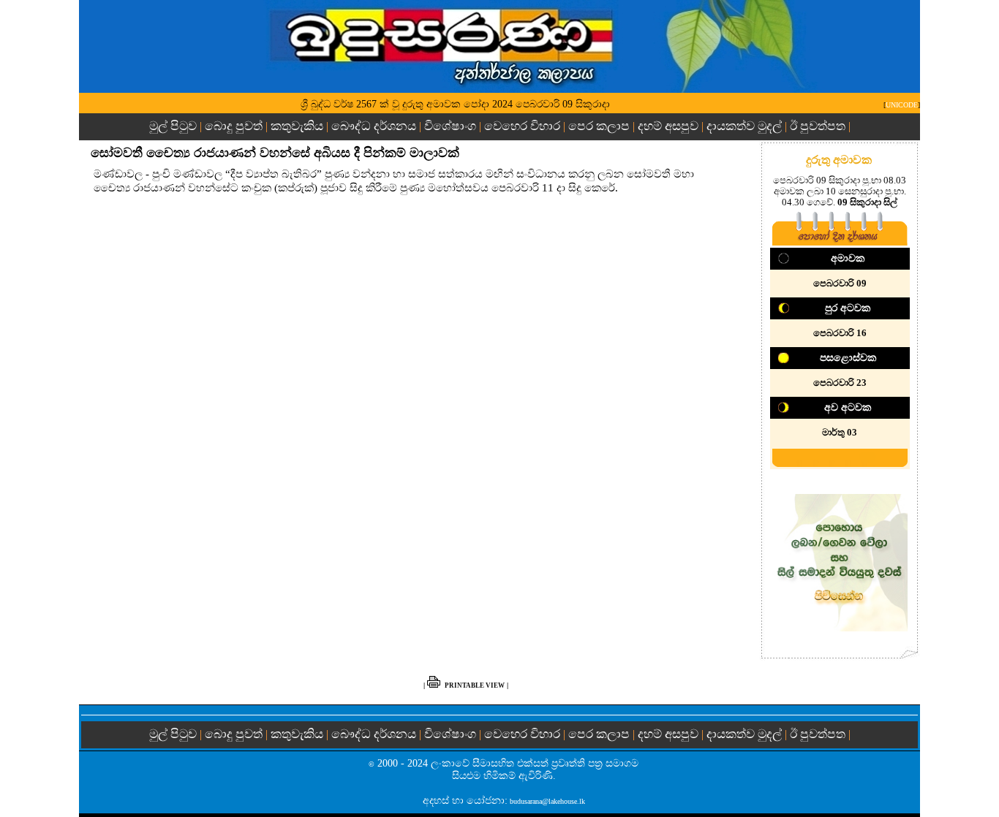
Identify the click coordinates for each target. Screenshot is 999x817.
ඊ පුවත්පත (817, 126)
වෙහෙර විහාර (522, 126)
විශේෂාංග (450, 126)
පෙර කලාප (599, 126)
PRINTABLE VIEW (475, 685)
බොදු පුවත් (234, 126)
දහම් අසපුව (668, 126)
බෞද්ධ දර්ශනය (373, 126)
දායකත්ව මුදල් (744, 126)
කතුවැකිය (297, 126)
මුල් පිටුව (174, 126)
